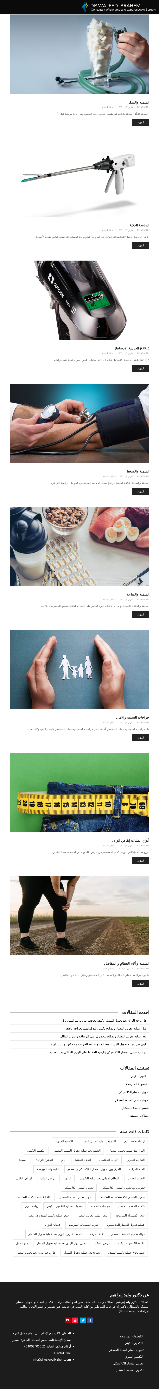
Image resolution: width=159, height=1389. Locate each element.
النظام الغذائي (136, 1178)
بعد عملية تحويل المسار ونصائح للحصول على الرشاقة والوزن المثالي (103, 1036)
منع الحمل (22, 1243)
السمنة (23, 1160)
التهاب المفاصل (108, 1160)
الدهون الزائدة (44, 1160)
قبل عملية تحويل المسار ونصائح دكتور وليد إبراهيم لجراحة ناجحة (105, 1028)
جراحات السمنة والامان (132, 717)
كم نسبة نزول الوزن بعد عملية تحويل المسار (55, 1234)
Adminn (144, 107)
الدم (63, 1160)
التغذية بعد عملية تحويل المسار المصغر (77, 1150)
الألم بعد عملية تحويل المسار (98, 1141)
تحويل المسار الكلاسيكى (78, 1187)
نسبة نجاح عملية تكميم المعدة (126, 1252)
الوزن (68, 1178)
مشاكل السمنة (108, 107)
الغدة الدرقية (137, 1169)
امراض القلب (48, 1178)
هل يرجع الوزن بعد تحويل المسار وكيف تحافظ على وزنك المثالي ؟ (104, 1020)
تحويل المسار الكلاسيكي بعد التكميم (123, 1197)
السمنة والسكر (138, 102)
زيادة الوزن (31, 1206)
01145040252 (61, 1353)
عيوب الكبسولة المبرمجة (83, 1225)
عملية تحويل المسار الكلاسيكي (126, 1225)
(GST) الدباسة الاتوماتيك (131, 348)
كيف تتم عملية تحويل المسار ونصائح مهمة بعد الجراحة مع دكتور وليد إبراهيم (98, 1044)
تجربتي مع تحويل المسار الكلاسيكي (123, 1187)
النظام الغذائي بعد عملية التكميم (99, 1178)
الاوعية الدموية (64, 1141)
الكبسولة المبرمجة (137, 1084)
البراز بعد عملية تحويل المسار (127, 1150)
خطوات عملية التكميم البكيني (65, 1206)
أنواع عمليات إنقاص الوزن (130, 840)
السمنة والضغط (138, 471)
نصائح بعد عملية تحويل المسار (82, 1252)
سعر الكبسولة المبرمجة (130, 1215)
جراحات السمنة (100, 1206)
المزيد (140, 122)
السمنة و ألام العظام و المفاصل (126, 963)
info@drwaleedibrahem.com (52, 1359)
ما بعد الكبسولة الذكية (131, 1243)
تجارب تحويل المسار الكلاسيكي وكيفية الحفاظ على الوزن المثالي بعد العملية (98, 1052)
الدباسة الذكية (139, 225)
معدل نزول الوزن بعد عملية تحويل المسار (62, 1243)
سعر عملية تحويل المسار (92, 1215)
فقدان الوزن (52, 1225)
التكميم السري (136, 1160)
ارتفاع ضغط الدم (134, 1141)
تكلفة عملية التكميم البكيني (34, 1197)
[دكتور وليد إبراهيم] (119, 6)
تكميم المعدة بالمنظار (135, 1108)
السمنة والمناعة (138, 594)
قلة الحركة (96, 1234)
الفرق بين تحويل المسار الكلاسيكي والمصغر (94, 1169)
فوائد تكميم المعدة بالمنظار (128, 1234)
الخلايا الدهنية (83, 1160)
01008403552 (35, 1346)
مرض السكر (102, 1243)
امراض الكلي (24, 1178)
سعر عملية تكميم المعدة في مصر (48, 1215)
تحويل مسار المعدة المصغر (132, 1100)
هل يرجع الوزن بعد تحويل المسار (35, 1252)
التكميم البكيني (139, 1076)
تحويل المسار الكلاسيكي (133, 1092)
